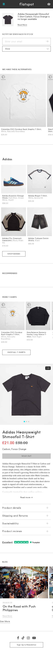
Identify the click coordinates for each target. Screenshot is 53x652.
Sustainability (10, 523)
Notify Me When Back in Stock (17, 34)
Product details (11, 507)
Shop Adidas (13, 254)
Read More (22, 25)
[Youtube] (34, 638)
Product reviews (12, 531)
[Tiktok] (23, 638)
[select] (26, 49)
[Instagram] (28, 638)
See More (5, 621)
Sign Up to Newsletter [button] (26, 645)
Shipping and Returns (15, 515)
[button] (24, 421)
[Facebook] (18, 638)
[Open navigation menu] (4, 4)
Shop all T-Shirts (16, 352)
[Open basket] (48, 4)
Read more (25, 497)
